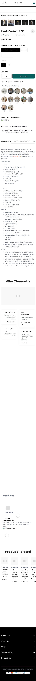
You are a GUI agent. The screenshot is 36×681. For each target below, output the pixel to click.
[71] (11, 99)
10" (3, 65)
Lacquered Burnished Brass (10, 50)
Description (6, 141)
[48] (24, 91)
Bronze (24, 50)
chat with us (17, 156)
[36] (30, 91)
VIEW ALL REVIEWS (20, 35)
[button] (5, 35)
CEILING (10, 15)
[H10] (11, 91)
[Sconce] (4, 99)
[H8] (4, 91)
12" (9, 65)
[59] (17, 99)
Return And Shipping (22, 141)
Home (4, 15)
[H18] (30, 99)
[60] (17, 91)
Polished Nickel (7, 55)
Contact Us (24, 342)
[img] (18, 512)
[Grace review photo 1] (9, 528)
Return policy (11, 322)
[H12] (4, 107)
